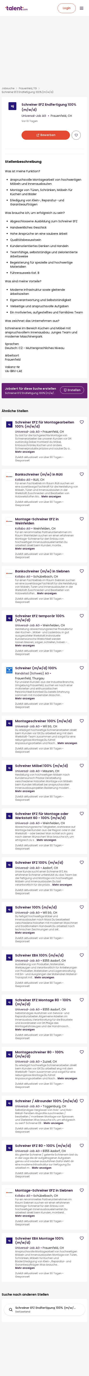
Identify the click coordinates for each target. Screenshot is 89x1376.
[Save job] (76, 135)
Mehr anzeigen (25, 452)
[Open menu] (81, 8)
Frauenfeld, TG (28, 88)
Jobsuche (8, 88)
